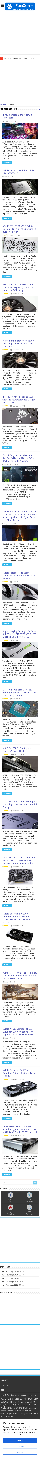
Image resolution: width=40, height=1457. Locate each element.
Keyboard (8, 1405)
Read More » (7, 162)
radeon (3, 1411)
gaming (24, 1398)
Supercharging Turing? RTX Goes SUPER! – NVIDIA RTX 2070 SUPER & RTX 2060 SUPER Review (19, 634)
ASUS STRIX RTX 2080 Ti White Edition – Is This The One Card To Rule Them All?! (19, 229)
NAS (34, 1405)
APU (19, 1396)
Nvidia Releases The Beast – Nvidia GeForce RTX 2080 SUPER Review (18, 575)
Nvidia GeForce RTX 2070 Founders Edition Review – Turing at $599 (19, 1073)
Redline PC (4, 1385)
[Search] (35, 1182)
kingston (15, 1404)
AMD (8, 1395)
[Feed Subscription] (39, 109)
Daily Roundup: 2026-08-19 (12, 1275)
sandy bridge (28, 1411)
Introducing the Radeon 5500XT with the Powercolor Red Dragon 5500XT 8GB (18, 400)
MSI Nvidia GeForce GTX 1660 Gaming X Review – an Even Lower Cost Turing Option (19, 692)
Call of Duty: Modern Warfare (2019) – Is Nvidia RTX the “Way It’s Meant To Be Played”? (18, 458)
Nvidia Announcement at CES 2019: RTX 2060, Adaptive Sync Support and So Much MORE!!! (17, 1032)
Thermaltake (30, 1414)
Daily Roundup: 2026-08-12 (12, 1278)
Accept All (20, 1440)
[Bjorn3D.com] (20, 6)
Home (5, 105)
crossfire (15, 1399)
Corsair (8, 1399)
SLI (14, 1413)
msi (30, 1404)
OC (10, 1408)
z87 (7, 1416)
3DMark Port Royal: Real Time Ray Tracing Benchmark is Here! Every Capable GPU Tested (19, 975)
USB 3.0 (36, 1414)
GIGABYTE (6, 1401)
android (14, 1396)
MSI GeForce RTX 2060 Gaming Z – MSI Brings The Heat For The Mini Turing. (19, 804)
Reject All (20, 1452)
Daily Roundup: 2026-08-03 (12, 1282)
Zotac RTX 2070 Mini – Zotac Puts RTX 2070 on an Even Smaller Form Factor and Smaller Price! (19, 860)
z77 (4, 1416)
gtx (18, 1402)
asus (23, 1395)
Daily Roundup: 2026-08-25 (12, 1271)
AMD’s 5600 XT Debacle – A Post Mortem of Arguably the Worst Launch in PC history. (18, 287)
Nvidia (4, 1407)
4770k (2, 1396)
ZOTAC (10, 1416)
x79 (1, 1416)
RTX (23, 1411)
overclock (21, 1407)
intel (33, 1401)
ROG (19, 1411)
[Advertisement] (20, 32)
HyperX (28, 1402)
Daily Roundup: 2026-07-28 (12, 1285)
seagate (9, 1414)
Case (29, 1395)
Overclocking (32, 1408)
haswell (22, 1402)
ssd (18, 1413)
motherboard (24, 1405)
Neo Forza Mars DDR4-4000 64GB (18, 59)
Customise (20, 1446)
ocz (14, 1408)
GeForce (34, 1398)
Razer (8, 1411)
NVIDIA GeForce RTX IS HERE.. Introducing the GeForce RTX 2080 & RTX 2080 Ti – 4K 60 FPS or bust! (19, 1129)
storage (23, 1414)
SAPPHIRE (3, 1414)
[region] (20, 1438)
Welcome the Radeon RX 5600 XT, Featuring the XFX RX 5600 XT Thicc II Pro (19, 343)
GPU (14, 1402)
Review (14, 1410)
